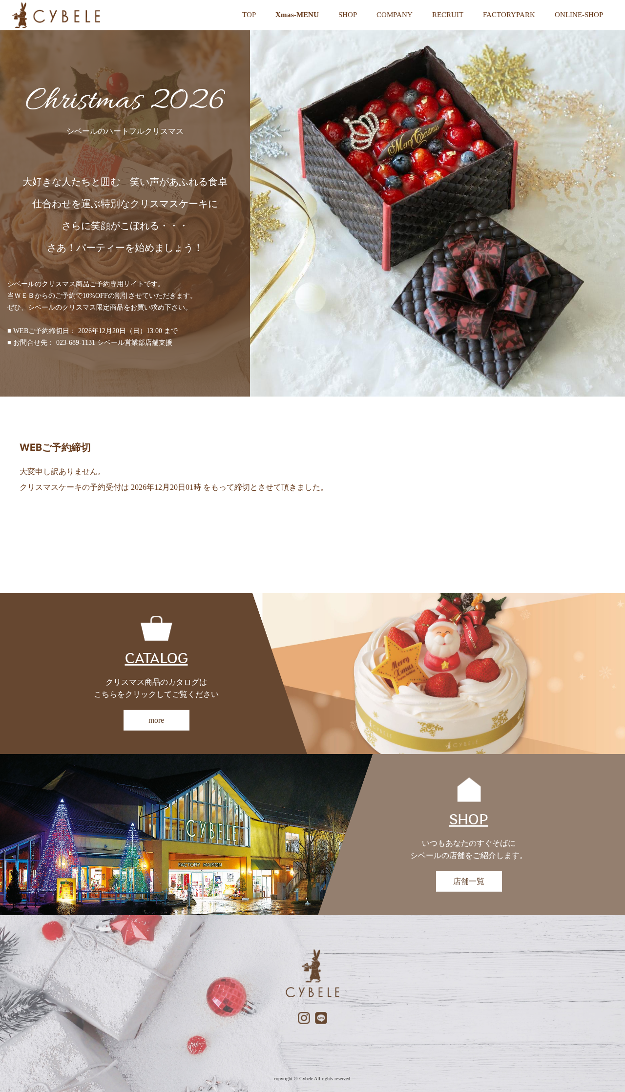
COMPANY (394, 15)
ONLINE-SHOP (579, 15)
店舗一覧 (468, 881)
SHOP (347, 15)
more (156, 720)
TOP (249, 15)
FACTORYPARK (509, 15)
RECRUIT (447, 15)
